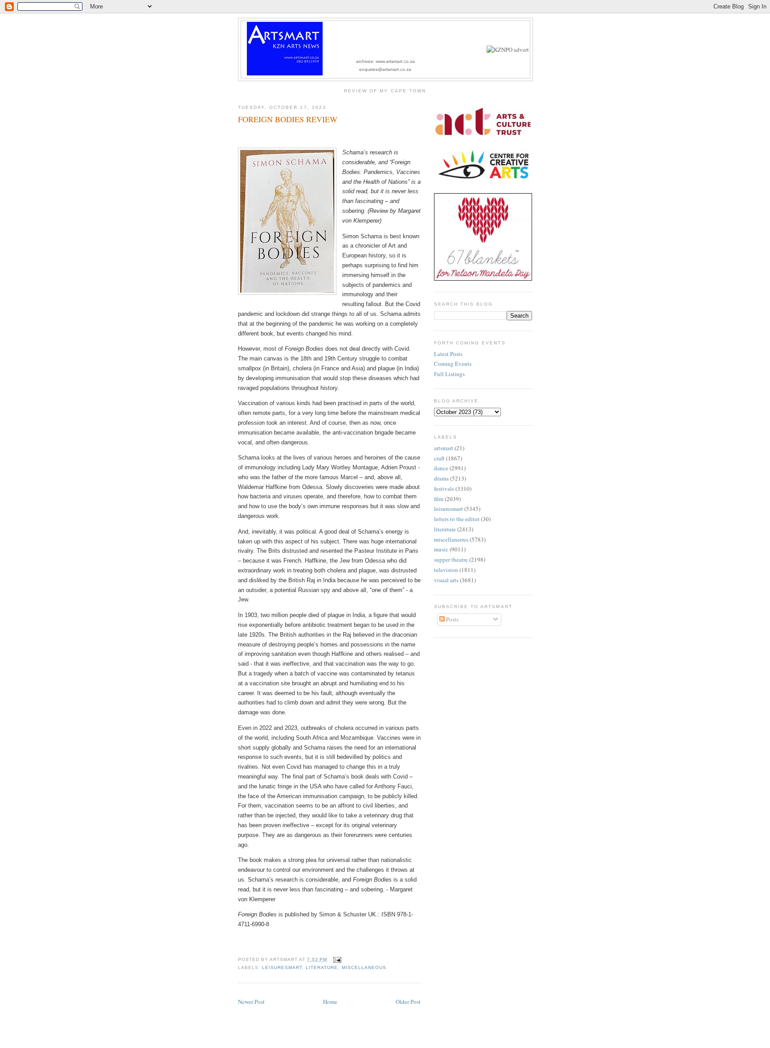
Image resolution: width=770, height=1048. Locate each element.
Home (330, 1002)
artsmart (443, 448)
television (446, 570)
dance (441, 468)
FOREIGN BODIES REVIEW (287, 119)
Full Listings (449, 374)
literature (322, 967)
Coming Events (452, 364)
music (441, 549)
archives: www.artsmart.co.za (385, 61)
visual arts (446, 580)
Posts (452, 619)
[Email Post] (336, 959)
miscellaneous (364, 967)
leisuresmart (282, 967)
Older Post (408, 1002)
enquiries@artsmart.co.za (385, 69)
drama (441, 478)
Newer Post (251, 1002)
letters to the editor (456, 519)
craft (439, 458)
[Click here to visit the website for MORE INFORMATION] (508, 50)
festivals (444, 489)
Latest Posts (448, 354)
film (438, 499)
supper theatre (451, 559)
